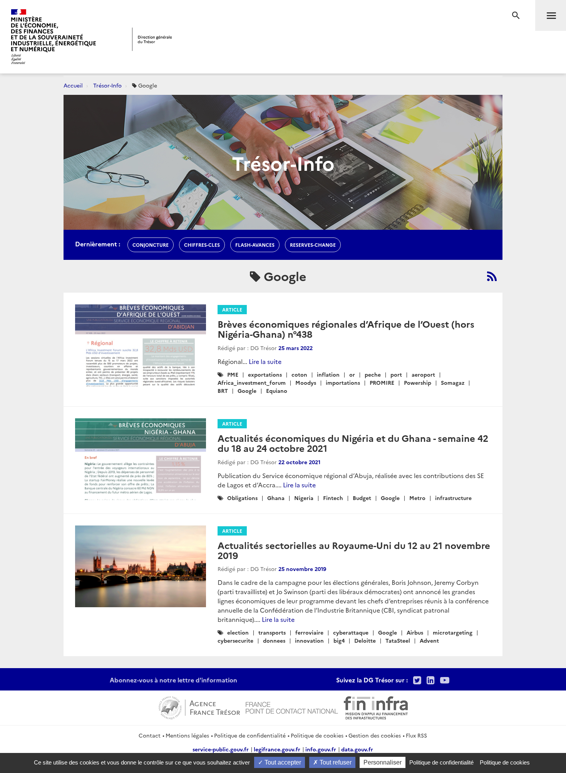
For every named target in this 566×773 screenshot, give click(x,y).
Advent (429, 640)
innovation (309, 640)
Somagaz (452, 382)
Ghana (276, 498)
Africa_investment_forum (252, 382)
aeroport (423, 374)
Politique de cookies (317, 735)
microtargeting (452, 632)
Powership (417, 382)
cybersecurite (235, 640)
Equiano (276, 390)
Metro (417, 498)
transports (272, 632)
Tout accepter (282, 762)
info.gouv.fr (320, 749)
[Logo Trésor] (152, 39)
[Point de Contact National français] (291, 706)
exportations (265, 374)
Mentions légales (187, 735)
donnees (274, 640)
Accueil (73, 85)
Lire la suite (265, 361)
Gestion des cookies (374, 735)
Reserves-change (313, 244)
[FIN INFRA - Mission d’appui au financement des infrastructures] (376, 706)
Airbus (415, 632)
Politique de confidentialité (250, 735)
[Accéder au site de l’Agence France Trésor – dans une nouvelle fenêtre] (199, 706)
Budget (362, 498)
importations (343, 382)
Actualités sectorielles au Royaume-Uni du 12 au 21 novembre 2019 (354, 550)
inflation (328, 374)
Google (247, 390)
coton (299, 374)
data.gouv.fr (357, 749)
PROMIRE (382, 382)
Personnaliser (382, 762)
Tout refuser (335, 762)
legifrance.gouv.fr (277, 749)
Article (232, 309)
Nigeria (303, 498)
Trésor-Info (107, 85)
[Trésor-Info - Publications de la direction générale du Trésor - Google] (492, 276)
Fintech (333, 498)
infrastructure (453, 498)
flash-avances (255, 244)
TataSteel (397, 640)
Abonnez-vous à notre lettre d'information (173, 680)
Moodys (305, 382)
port (396, 374)
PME (232, 374)
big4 (339, 640)
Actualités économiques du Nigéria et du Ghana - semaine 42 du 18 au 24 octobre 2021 (353, 442)
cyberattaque (350, 632)
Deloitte (365, 640)
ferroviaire (309, 632)
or (352, 374)
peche (373, 374)
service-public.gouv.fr (221, 749)
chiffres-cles (202, 244)
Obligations (242, 498)
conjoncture (150, 244)
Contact (150, 735)
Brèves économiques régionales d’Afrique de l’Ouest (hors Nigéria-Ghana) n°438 (346, 328)
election (238, 632)
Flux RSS (416, 735)
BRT (223, 390)
